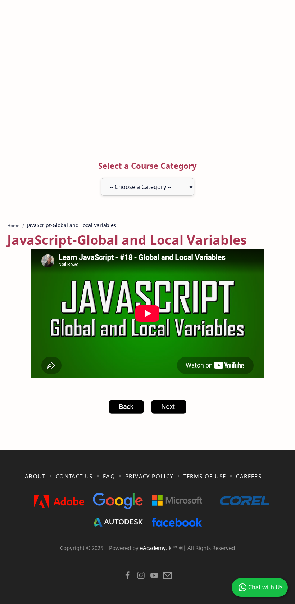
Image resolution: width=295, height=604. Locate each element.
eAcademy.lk (156, 547)
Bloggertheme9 (265, 557)
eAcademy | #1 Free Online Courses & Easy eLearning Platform (132, 557)
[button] (127, 577)
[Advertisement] (147, 83)
